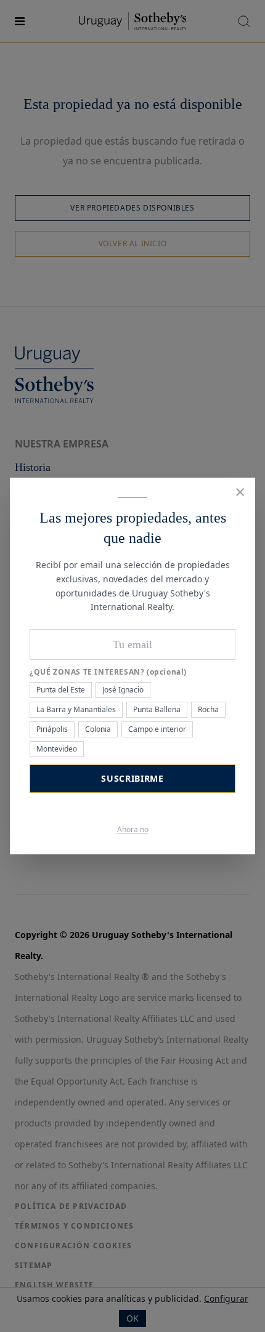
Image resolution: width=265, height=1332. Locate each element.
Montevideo (56, 749)
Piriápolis (52, 729)
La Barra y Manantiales (76, 709)
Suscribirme (132, 778)
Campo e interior (157, 729)
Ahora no (133, 830)
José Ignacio (123, 689)
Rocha (208, 709)
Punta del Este (60, 689)
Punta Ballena (157, 709)
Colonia (98, 729)
